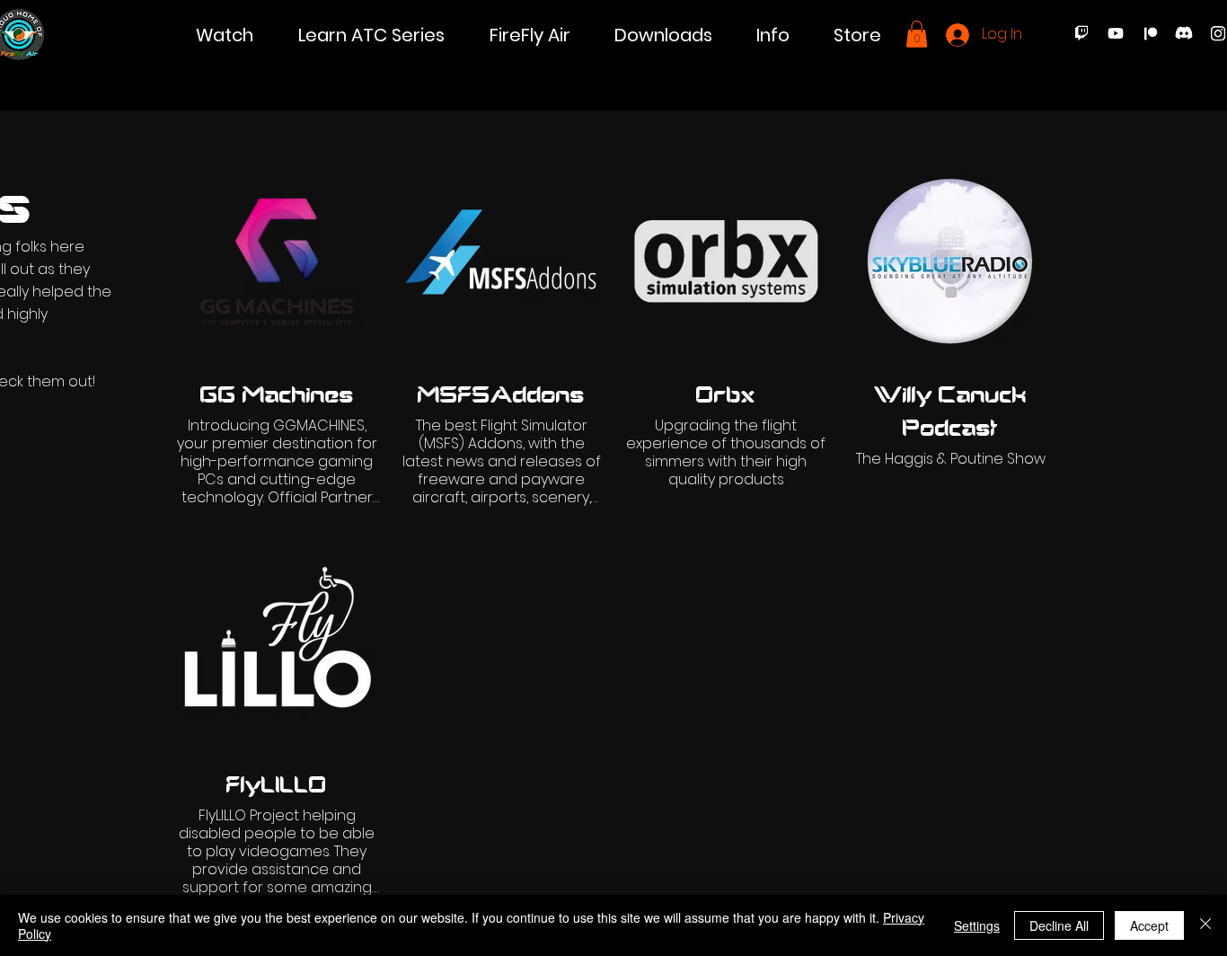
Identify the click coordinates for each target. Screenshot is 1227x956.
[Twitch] (1081, 33)
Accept (1149, 925)
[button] (224, 35)
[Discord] (1183, 33)
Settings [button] (977, 925)
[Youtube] (1115, 33)
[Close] (1205, 925)
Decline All (1059, 925)
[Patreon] (1149, 33)
